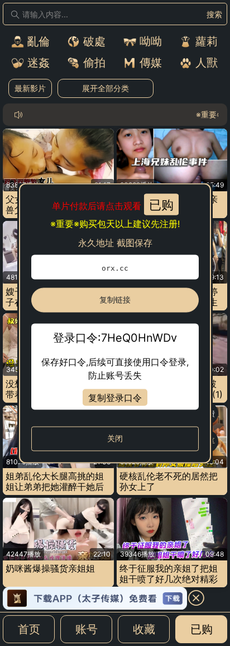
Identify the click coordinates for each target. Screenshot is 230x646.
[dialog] (115, 323)
